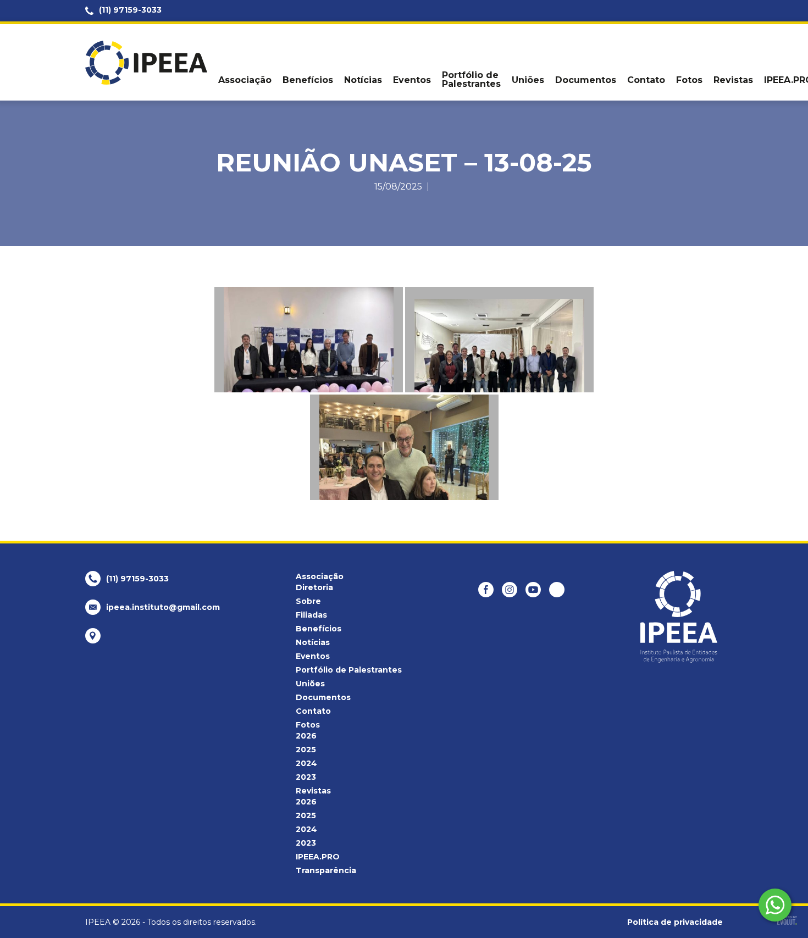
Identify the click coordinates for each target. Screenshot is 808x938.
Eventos (412, 80)
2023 (306, 777)
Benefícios (308, 80)
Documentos (585, 80)
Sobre (308, 601)
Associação (245, 80)
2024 (306, 763)
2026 (306, 736)
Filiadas (311, 615)
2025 (306, 749)
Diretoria (314, 587)
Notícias (363, 80)
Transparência (326, 870)
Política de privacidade (675, 922)
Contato (646, 80)
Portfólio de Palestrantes (471, 79)
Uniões (528, 80)
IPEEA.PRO (318, 857)
